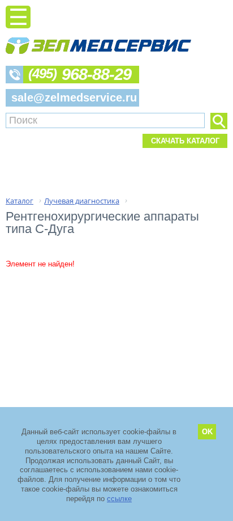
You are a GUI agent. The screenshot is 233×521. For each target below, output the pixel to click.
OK (207, 431)
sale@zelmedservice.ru (74, 97)
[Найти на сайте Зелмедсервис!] (218, 121)
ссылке (119, 498)
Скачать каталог (185, 141)
